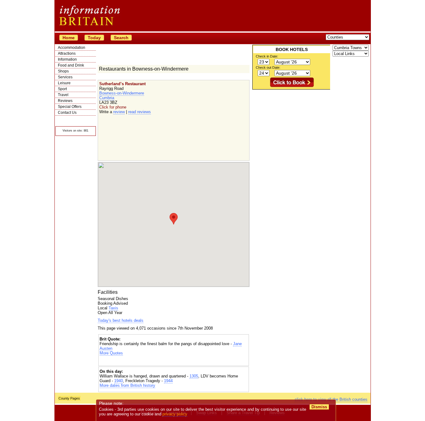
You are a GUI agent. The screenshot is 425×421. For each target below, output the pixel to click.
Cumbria (106, 97)
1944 (168, 380)
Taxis (113, 308)
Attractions (67, 53)
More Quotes (111, 353)
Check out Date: (268, 67)
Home (69, 37)
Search (121, 37)
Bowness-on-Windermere (121, 93)
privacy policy (174, 414)
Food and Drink (71, 65)
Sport (62, 89)
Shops (63, 71)
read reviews (139, 111)
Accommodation (71, 47)
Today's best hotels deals (120, 320)
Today (94, 37)
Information (67, 59)
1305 (193, 376)
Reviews (65, 101)
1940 (118, 380)
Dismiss (319, 407)
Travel (63, 95)
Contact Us (67, 112)
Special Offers (70, 106)
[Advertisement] (173, 361)
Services (65, 77)
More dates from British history (127, 385)
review (119, 111)
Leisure (64, 83)
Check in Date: (267, 56)
